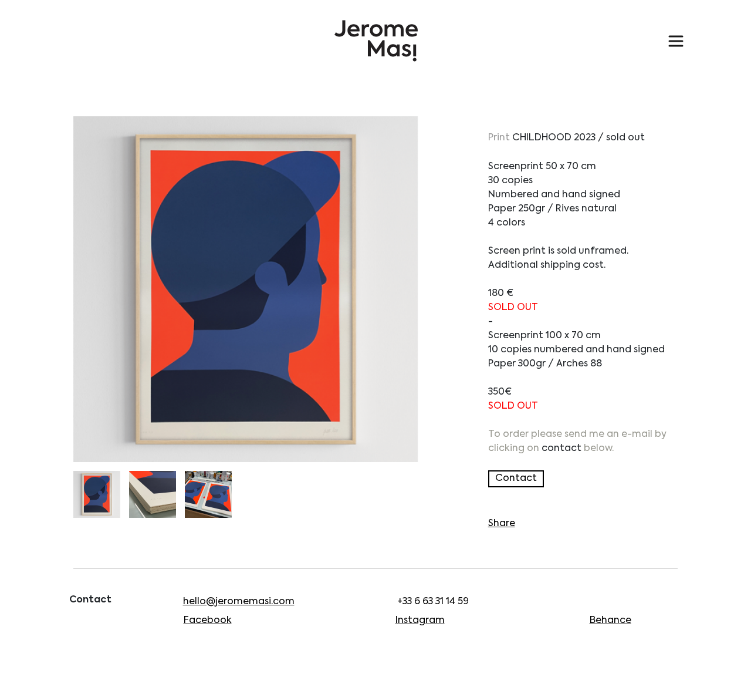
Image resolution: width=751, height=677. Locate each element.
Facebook (208, 620)
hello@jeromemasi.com (239, 602)
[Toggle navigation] (676, 41)
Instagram (420, 620)
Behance (610, 620)
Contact (516, 478)
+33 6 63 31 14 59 (433, 602)
